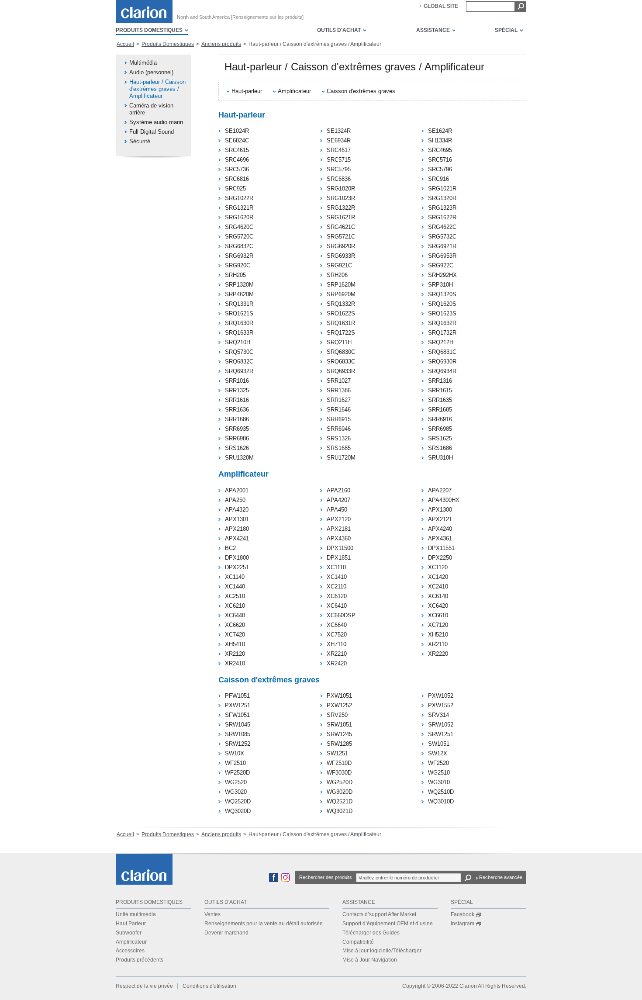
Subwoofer (129, 933)
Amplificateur (294, 91)
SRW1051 (339, 724)
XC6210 (235, 605)
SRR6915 (339, 419)
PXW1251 (237, 705)
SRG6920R (341, 246)
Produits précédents (139, 960)
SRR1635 (440, 400)
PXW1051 (339, 695)
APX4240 (440, 529)
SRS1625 (440, 438)
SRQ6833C (341, 361)
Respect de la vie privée (144, 986)
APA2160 (338, 490)
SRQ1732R (442, 332)
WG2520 (236, 782)
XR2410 (235, 663)
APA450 (337, 509)
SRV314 (438, 715)
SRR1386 (339, 390)
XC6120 (337, 596)
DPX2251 (237, 567)
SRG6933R (341, 256)
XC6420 (438, 605)
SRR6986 (237, 438)
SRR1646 (339, 409)
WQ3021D (339, 811)
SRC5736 (237, 169)
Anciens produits (221, 44)
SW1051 (438, 743)
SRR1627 (339, 400)
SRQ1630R (239, 323)
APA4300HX (443, 500)
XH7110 (336, 644)
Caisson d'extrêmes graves (361, 91)
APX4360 (339, 538)
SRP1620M (341, 284)
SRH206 (337, 275)
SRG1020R (341, 188)
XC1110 (336, 567)
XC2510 (235, 596)
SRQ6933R (341, 371)
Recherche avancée (500, 877)
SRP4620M (239, 294)
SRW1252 (237, 743)
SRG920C (237, 265)
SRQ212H (440, 342)
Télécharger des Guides (371, 933)
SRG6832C (239, 246)
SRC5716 (440, 159)
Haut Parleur (131, 923)
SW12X (437, 753)
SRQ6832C (239, 361)
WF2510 (235, 763)
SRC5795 (339, 169)
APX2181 (339, 529)
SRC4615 (237, 150)
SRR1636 (237, 409)
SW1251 (337, 753)
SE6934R (339, 140)
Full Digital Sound (151, 131)
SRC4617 (339, 150)
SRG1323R (442, 207)
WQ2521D (339, 801)
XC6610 (438, 615)
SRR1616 (237, 400)
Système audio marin (156, 122)
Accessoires (130, 951)
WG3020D (339, 792)
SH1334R (440, 140)
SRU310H (440, 457)
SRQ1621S (239, 313)
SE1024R (237, 131)
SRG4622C (442, 227)
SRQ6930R (442, 361)
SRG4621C (341, 227)
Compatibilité (358, 942)
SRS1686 (440, 448)
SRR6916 (440, 419)
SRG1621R (341, 217)
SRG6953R (442, 256)
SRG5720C (239, 236)
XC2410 (438, 586)
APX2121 (440, 519)
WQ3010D (441, 801)
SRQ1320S (442, 294)
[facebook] (273, 880)
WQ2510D (441, 792)
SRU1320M (239, 457)
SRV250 (337, 715)
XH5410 (235, 644)
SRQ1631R (341, 323)
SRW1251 (440, 734)
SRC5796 (440, 169)
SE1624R (440, 131)
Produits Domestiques (168, 44)
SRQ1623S (442, 313)
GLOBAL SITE (441, 6)
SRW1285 (339, 743)
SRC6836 (339, 179)
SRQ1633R (239, 332)
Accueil (125, 44)
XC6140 (438, 596)
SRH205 (235, 275)
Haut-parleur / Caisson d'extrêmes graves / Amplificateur (157, 89)
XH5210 (438, 634)
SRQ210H (237, 342)
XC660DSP (341, 615)
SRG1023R (341, 198)
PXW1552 (440, 705)
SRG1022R (239, 198)
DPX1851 (339, 557)
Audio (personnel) (151, 72)
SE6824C (237, 140)
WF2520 (438, 763)
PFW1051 (237, 695)
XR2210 (337, 654)
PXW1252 (339, 705)
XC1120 (438, 567)
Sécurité (139, 141)
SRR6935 (237, 429)
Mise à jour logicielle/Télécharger (381, 951)
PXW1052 (440, 695)
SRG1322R (341, 207)
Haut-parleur (246, 91)
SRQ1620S (442, 304)
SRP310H (440, 284)
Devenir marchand (226, 933)
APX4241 (237, 538)
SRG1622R (442, 217)
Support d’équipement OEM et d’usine (387, 923)
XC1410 (337, 577)
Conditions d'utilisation (209, 986)
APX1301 (237, 519)
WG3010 (439, 782)
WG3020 (236, 792)
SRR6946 (339, 429)
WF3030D (339, 772)
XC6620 (235, 625)
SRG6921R (442, 246)
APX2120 (339, 519)
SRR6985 (440, 429)
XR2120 (235, 654)
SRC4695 (440, 150)
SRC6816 (237, 179)
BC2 (230, 548)
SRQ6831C (442, 352)
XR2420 (337, 663)
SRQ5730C (239, 352)
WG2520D (339, 782)
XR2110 (438, 644)
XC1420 (438, 577)
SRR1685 (440, 409)
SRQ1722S (341, 332)
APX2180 (237, 529)
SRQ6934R (442, 371)
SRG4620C (239, 227)
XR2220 (438, 654)
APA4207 (338, 500)
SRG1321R (239, 207)
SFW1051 (237, 715)
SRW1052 (440, 724)
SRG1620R (239, 217)
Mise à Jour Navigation (369, 960)
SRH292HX (442, 275)
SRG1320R (442, 198)
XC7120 (438, 625)
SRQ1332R (341, 304)
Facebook (462, 914)
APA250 (235, 500)
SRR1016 (237, 380)
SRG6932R (239, 256)
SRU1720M (341, 457)
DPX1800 (237, 557)
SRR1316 (440, 380)
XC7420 (235, 634)
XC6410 (337, 605)
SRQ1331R (239, 304)
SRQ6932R (239, 371)
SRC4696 (237, 159)
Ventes (212, 914)
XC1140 (235, 577)
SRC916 (438, 179)
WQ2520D (238, 801)
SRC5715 (339, 159)
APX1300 (440, 509)
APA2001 (237, 490)
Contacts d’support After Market (379, 914)
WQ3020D (238, 811)
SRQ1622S (341, 313)
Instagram (462, 923)
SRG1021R (442, 188)
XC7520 (337, 634)
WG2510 (439, 772)
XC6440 (235, 615)
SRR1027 (339, 380)
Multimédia (143, 62)
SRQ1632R (442, 323)
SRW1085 (237, 734)
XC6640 (337, 625)
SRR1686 (237, 419)
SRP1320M (239, 284)
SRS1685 (339, 448)
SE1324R (339, 131)
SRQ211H (339, 342)
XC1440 (235, 586)
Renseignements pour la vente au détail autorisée (263, 923)
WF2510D (339, 763)
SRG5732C (442, 236)
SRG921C (339, 265)
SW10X (234, 753)
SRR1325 (237, 390)
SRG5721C (341, 236)
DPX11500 (340, 548)
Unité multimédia (136, 914)
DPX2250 (440, 557)
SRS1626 (237, 448)
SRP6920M (341, 294)
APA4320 (237, 509)
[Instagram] (285, 880)
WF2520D (237, 772)
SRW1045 (237, 724)
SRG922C (440, 265)
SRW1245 (339, 734)
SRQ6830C (341, 352)
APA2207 (440, 490)
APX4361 (440, 538)
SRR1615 (440, 390)
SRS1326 (339, 438)
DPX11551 (441, 548)
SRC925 (235, 188)
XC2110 (336, 586)
